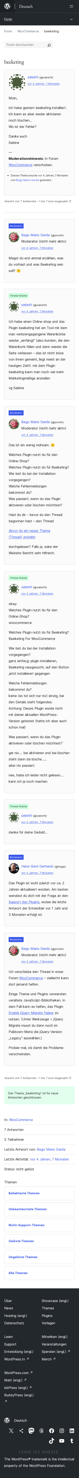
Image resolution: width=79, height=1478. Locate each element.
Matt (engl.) (15, 1380)
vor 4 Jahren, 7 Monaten (44, 83)
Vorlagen (48, 1323)
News (8, 1308)
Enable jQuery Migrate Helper (31, 1013)
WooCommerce (28, 31)
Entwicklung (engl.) (18, 1351)
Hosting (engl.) (15, 1316)
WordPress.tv (16, 1359)
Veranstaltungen (54, 1344)
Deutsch (20, 1420)
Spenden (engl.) (56, 1351)
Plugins (47, 1316)
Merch (49, 1359)
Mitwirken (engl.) (55, 1337)
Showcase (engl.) (55, 1301)
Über (8, 1301)
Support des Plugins (24, 902)
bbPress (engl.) (18, 1388)
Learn (8, 1337)
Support (10, 1344)
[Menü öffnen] (72, 6)
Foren (8, 19)
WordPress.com (18, 1373)
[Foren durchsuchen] (49, 44)
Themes (48, 1308)
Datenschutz (14, 1323)
